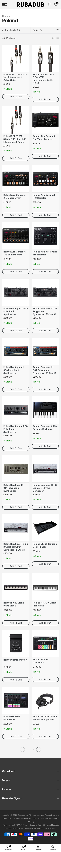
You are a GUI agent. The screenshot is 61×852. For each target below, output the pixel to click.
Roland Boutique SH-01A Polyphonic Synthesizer (14, 488)
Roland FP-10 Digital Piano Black (13, 604)
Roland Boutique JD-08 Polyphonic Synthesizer (15, 311)
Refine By (37, 30)
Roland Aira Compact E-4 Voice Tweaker (44, 137)
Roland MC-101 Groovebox (41, 661)
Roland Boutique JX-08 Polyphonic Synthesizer (15, 429)
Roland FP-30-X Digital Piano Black (45, 604)
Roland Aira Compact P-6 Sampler (44, 196)
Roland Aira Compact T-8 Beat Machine (14, 253)
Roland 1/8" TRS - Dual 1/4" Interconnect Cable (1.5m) (15, 77)
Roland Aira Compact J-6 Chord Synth (14, 196)
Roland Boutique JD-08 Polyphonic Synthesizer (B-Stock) (45, 311)
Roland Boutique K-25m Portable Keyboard (45, 427)
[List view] (57, 38)
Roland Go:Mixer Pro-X (15, 659)
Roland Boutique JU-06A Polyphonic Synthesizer (14, 370)
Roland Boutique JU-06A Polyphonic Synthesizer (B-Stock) (44, 370)
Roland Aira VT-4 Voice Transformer (45, 253)
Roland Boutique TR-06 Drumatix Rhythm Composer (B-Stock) (15, 547)
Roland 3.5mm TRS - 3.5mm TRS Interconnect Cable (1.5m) (43, 79)
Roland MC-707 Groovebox (11, 718)
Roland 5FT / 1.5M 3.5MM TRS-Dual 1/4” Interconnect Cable (14, 139)
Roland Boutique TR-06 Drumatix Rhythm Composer (45, 488)
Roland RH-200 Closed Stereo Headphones (45, 718)
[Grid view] (52, 38)
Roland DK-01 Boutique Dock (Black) (45, 545)
